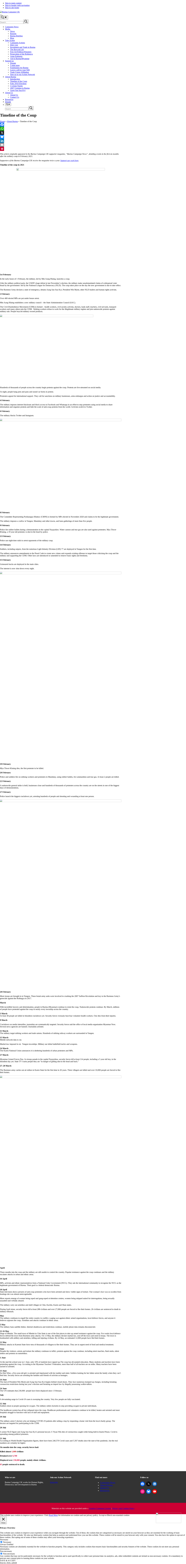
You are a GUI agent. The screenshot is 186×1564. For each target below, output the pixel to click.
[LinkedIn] (93, 141)
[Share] (93, 149)
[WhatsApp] (93, 129)
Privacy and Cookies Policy (123, 1508)
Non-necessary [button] (6, 1551)
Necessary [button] (4, 1540)
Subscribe (54, 1482)
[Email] (93, 145)
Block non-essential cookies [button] (118, 1515)
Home (2, 121)
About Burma (12, 121)
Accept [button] (102, 1515)
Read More (53, 1515)
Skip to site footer (12, 8)
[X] (93, 133)
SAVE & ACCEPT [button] (8, 1560)
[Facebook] (93, 125)
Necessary (7, 1542)
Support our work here (69, 160)
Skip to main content (13, 3)
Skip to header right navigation (17, 5)
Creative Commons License (100, 1508)
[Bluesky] (93, 137)
